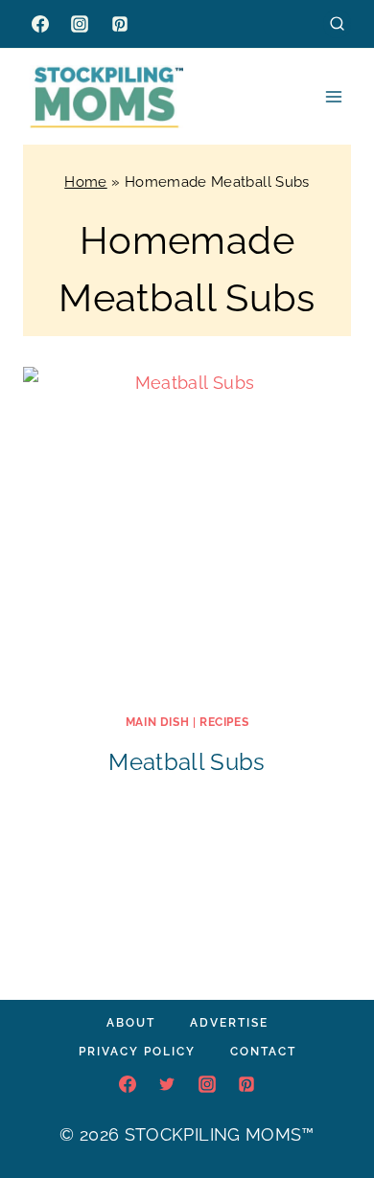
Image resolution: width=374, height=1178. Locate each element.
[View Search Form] (337, 23)
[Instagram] (79, 24)
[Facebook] (40, 24)
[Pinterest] (120, 24)
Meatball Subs (187, 762)
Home (85, 182)
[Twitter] (167, 1084)
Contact (263, 1051)
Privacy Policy (137, 1051)
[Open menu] (333, 96)
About (130, 1023)
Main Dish (157, 722)
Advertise (229, 1023)
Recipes (223, 722)
